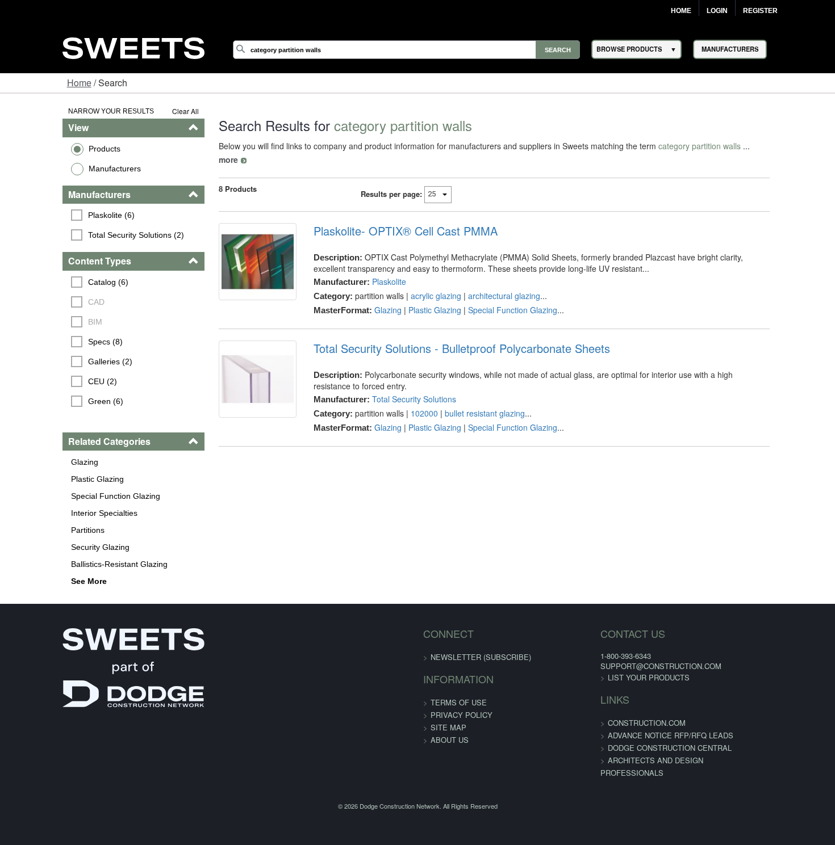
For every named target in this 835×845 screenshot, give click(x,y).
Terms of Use (459, 702)
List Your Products (617, 677)
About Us (450, 739)
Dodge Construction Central (638, 747)
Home (681, 11)
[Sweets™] (133, 46)
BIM (42, 321)
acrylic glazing (418, 282)
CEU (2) (49, 381)
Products (50, 148)
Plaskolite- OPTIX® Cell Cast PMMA (387, 217)
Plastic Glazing (43, 479)
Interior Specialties (50, 513)
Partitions (34, 530)
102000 (406, 388)
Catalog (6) (55, 282)
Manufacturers (61, 168)
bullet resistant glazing (467, 388)
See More (35, 581)
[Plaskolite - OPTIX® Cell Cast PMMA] (232, 255)
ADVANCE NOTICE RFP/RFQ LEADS (639, 735)
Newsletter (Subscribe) (481, 656)
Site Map (448, 727)
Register (760, 11)
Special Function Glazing (61, 496)
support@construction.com (629, 666)
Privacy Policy (461, 714)
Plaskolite (371, 268)
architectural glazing (486, 282)
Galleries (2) (57, 361)
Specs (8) (52, 341)
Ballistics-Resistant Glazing (65, 564)
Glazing (30, 461)
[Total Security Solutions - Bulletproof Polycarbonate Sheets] (232, 373)
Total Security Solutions (396, 374)
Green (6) (52, 401)
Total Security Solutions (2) (83, 234)
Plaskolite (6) (58, 215)
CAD (43, 301)
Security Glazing (46, 547)
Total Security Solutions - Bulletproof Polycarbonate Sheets (443, 335)
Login (717, 11)
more (729, 146)
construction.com (615, 722)
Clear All (153, 111)
